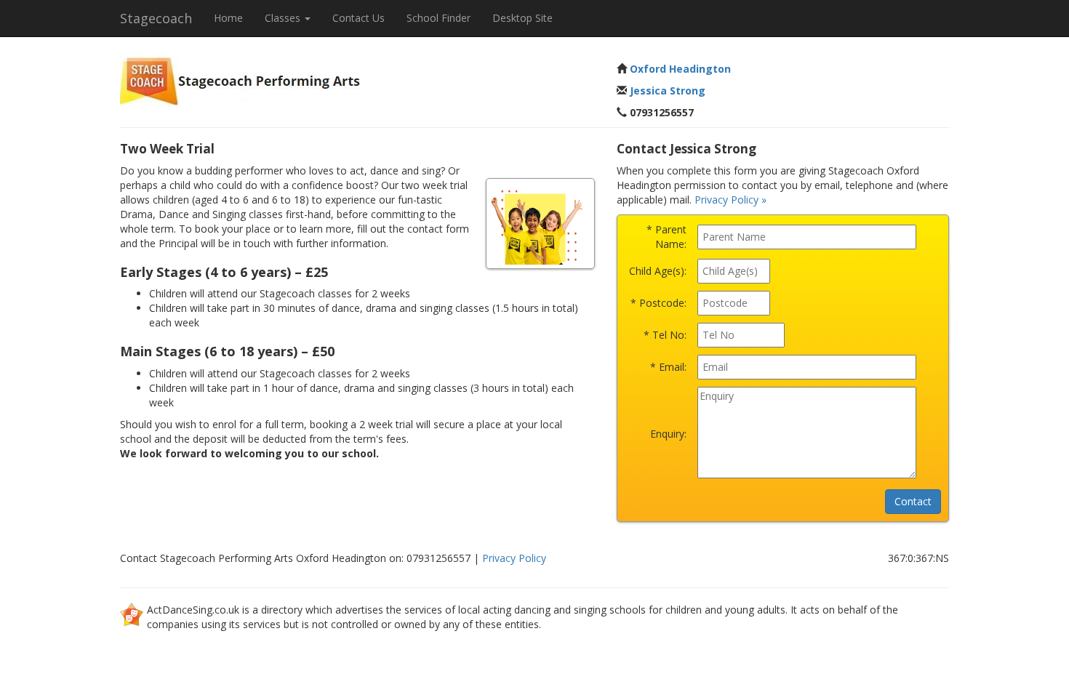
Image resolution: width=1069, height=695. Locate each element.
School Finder (439, 18)
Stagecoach (156, 18)
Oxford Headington (680, 69)
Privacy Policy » (730, 199)
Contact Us (358, 18)
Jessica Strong (667, 90)
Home (228, 18)
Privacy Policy (514, 558)
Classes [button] (284, 18)
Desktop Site (522, 18)
